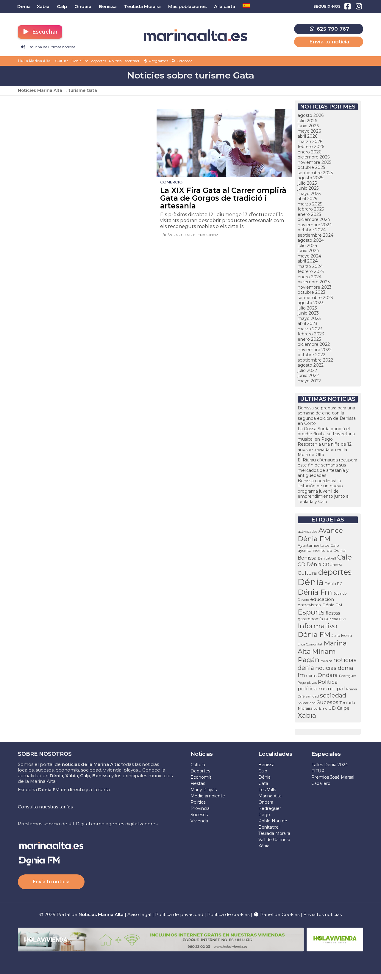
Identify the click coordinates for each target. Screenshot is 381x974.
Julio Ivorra (342, 635)
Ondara (328, 675)
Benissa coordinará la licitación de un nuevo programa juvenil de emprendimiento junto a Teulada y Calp (323, 491)
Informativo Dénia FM (317, 630)
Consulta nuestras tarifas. (46, 807)
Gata (263, 783)
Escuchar (44, 32)
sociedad (132, 61)
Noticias (201, 754)
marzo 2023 (310, 329)
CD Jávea (332, 564)
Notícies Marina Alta (40, 90)
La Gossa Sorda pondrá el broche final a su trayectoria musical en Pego (326, 434)
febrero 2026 (311, 146)
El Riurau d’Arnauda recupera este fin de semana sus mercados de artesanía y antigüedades (327, 467)
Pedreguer (347, 676)
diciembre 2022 (314, 344)
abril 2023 (307, 323)
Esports (311, 611)
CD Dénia (309, 564)
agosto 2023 (311, 302)
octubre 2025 (311, 167)
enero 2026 (309, 152)
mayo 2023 (309, 318)
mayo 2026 (309, 131)
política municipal (321, 688)
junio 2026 (308, 125)
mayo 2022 (309, 381)
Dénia (311, 582)
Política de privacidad (179, 914)
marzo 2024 (310, 266)
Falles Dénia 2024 (329, 764)
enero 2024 (309, 276)
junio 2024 (308, 250)
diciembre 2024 (314, 219)
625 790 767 (332, 29)
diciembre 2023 (314, 282)
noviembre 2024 (315, 224)
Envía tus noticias (322, 914)
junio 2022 (308, 375)
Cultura (61, 61)
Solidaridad (307, 703)
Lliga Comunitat (310, 644)
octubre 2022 (311, 354)
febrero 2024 (311, 271)
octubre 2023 (311, 292)
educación (322, 599)
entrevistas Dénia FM (320, 604)
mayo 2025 (309, 193)
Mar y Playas (203, 789)
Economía (201, 777)
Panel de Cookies (279, 914)
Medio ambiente (207, 796)
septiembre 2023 (315, 297)
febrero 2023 (311, 334)
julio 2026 (307, 120)
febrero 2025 (311, 209)
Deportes (200, 771)
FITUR (317, 771)
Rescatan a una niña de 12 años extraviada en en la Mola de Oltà (325, 449)
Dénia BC (333, 584)
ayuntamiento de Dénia (322, 550)
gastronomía (310, 618)
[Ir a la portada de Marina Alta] (195, 35)
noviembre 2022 (315, 349)
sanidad (312, 696)
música (326, 661)
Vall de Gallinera (274, 839)
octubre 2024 (312, 229)
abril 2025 (307, 198)
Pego (302, 683)
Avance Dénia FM (320, 534)
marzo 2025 (310, 204)
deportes (98, 61)
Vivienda (199, 821)
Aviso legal (139, 914)
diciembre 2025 (314, 157)
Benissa (307, 558)
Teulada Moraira (274, 833)
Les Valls (267, 789)
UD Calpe (338, 708)
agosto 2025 (310, 177)
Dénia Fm (79, 61)
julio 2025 (307, 183)
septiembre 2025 (315, 172)
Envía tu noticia (329, 42)
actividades (307, 531)
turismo (320, 708)
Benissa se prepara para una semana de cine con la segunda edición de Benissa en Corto (327, 415)
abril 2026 (307, 136)
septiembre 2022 (315, 360)
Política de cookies (228, 914)
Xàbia (307, 715)
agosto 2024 (311, 240)
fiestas (333, 613)
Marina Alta (270, 796)
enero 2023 (309, 339)
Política (115, 61)
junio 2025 (308, 188)
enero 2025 (309, 214)
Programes (158, 61)
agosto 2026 (311, 115)
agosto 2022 (311, 365)
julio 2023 (307, 308)
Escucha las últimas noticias (51, 47)
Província (200, 808)
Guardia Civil (335, 619)
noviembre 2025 (314, 162)
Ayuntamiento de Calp (318, 545)
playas (312, 683)
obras (311, 675)
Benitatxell (327, 558)
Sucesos (327, 702)
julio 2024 (307, 245)
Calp (344, 557)
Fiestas (197, 783)
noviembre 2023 (315, 287)
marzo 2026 (310, 141)
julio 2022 (307, 370)
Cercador (184, 61)
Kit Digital (79, 824)
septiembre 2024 (315, 235)
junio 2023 (308, 313)
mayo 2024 (309, 256)
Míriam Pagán (317, 655)
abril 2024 (308, 261)
